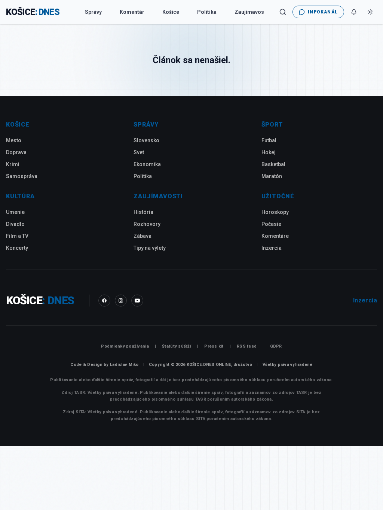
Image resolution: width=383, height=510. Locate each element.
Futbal (268, 140)
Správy (93, 12)
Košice (170, 12)
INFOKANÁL (323, 12)
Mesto (13, 140)
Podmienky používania (125, 346)
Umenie (15, 212)
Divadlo (15, 224)
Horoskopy (275, 212)
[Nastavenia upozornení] (354, 12)
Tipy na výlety (150, 248)
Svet (139, 152)
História (143, 212)
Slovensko (146, 140)
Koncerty (17, 248)
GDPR (276, 346)
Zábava (142, 236)
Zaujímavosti (251, 12)
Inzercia (271, 248)
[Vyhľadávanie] (282, 12)
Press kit (213, 346)
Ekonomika (147, 164)
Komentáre (275, 236)
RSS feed (247, 346)
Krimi (12, 164)
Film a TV (17, 236)
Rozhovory (147, 224)
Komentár (132, 12)
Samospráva (21, 176)
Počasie (271, 224)
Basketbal (273, 164)
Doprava (16, 152)
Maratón (271, 176)
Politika (207, 12)
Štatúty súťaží (176, 346)
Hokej (268, 152)
